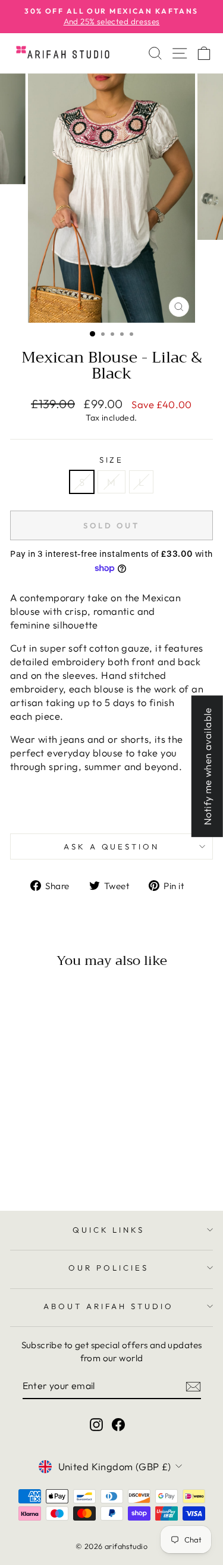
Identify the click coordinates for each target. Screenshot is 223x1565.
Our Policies (108, 1267)
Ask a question (112, 846)
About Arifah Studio (108, 1306)
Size (111, 459)
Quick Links (109, 1229)
